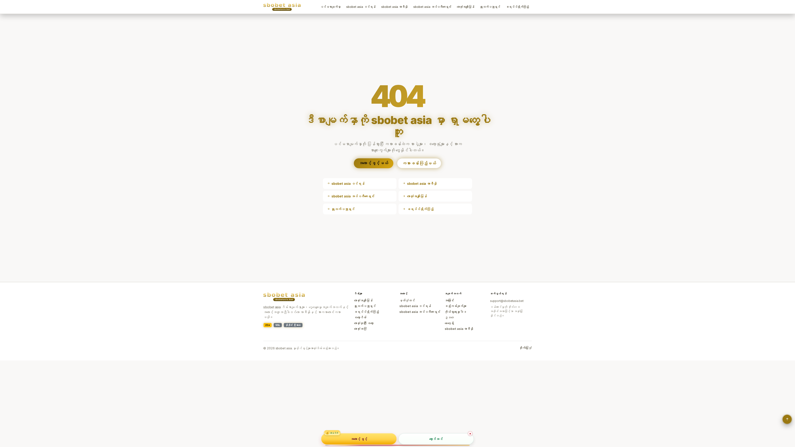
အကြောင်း (449, 300)
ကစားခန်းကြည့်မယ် (419, 163)
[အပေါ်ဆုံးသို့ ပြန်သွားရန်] (787, 419)
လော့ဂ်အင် (436, 438)
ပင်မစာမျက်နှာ (330, 6)
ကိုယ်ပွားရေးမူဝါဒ (455, 312)
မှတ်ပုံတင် (407, 300)
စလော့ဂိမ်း (360, 317)
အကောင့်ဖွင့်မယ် (373, 163)
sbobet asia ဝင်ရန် (361, 6)
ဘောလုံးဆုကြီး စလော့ (363, 323)
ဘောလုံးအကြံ (360, 329)
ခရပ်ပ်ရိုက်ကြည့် (517, 6)
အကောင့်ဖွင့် (359, 438)
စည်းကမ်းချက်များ (455, 306)
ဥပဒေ (449, 317)
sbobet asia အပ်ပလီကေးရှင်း (432, 6)
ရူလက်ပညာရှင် (490, 6)
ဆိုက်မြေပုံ (525, 348)
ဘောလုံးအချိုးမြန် (465, 6)
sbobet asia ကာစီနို (394, 6)
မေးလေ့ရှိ (449, 323)
